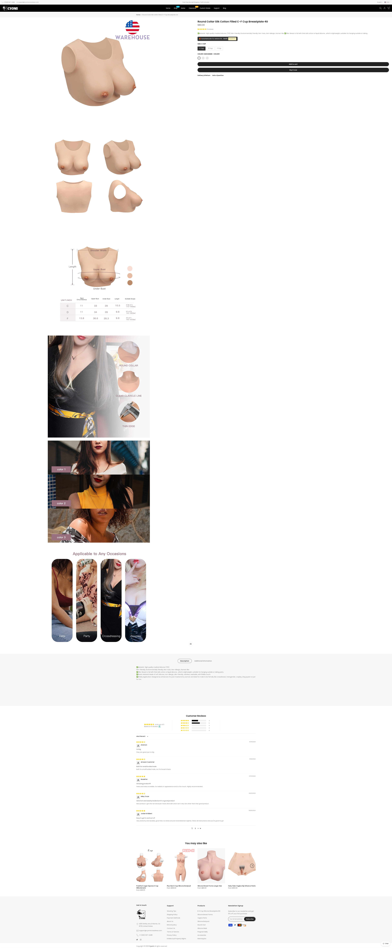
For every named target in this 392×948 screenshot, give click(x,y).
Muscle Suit (202, 925)
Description (184, 661)
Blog (224, 8)
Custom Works (205, 8)
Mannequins (202, 939)
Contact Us (171, 928)
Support (216, 8)
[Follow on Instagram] (140, 939)
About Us (170, 921)
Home (168, 8)
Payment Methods (173, 918)
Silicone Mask (202, 928)
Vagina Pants (202, 918)
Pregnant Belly (203, 932)
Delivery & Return (204, 75)
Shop (176, 8)
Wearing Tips (171, 911)
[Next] (252, 866)
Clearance (193, 8)
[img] (140, 742)
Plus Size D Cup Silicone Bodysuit (179, 886)
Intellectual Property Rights (176, 939)
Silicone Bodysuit (203, 921)
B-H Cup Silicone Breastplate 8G (209, 911)
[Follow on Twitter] (137, 939)
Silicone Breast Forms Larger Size (210, 886)
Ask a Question (218, 75)
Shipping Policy (172, 915)
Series (183, 8)
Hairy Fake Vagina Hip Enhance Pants (242, 886)
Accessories (202, 935)
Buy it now (293, 70)
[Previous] (140, 866)
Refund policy (172, 925)
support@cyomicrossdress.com (28, 2)
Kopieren (232, 39)
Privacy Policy (172, 935)
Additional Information (203, 661)
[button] (202, 29)
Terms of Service (173, 932)
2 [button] (195, 828)
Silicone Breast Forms (205, 915)
